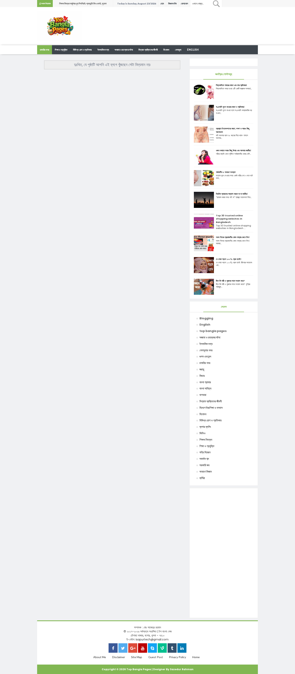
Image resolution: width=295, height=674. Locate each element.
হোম (162, 3)
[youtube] (142, 648)
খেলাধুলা (178, 49)
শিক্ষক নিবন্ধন (205, 440)
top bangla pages (213, 331)
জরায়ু (201, 369)
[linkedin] (181, 648)
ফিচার (202, 376)
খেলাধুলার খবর (206, 350)
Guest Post (155, 657)
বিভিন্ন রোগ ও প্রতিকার (82, 49)
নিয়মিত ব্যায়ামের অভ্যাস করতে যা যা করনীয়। (232, 193)
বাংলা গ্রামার (205, 382)
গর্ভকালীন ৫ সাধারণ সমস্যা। (226, 172)
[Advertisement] (185, 20)
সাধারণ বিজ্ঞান (205, 472)
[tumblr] (172, 648)
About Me (99, 657)
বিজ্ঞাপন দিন (172, 3)
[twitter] (122, 648)
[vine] (162, 648)
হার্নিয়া (202, 478)
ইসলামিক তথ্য (103, 49)
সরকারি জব (204, 465)
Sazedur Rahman (181, 669)
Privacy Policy (177, 657)
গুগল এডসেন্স (205, 356)
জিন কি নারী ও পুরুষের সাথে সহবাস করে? (230, 280)
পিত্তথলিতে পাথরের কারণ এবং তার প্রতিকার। (231, 85)
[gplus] (132, 648)
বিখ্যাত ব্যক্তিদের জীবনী (148, 49)
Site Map (136, 657)
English (193, 49)
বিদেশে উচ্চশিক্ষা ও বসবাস (211, 408)
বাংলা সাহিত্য (205, 388)
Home (196, 657)
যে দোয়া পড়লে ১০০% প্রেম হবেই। (228, 259)
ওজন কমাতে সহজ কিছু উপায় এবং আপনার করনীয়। (233, 150)
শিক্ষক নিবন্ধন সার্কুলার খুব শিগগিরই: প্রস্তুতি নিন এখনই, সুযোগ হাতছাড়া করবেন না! (83, 4)
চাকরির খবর (44, 49)
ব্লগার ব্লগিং (205, 427)
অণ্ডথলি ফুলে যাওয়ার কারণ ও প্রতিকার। (230, 106)
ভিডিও (202, 433)
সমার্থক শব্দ (204, 459)
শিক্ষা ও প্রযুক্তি (61, 49)
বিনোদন (166, 49)
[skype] (152, 648)
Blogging (206, 318)
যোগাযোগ (184, 3)
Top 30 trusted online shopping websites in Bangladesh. (229, 219)
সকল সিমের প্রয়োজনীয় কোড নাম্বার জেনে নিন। (232, 237)
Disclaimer (118, 657)
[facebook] (113, 648)
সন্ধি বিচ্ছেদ (205, 452)
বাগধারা (202, 395)
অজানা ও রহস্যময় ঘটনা (124, 49)
